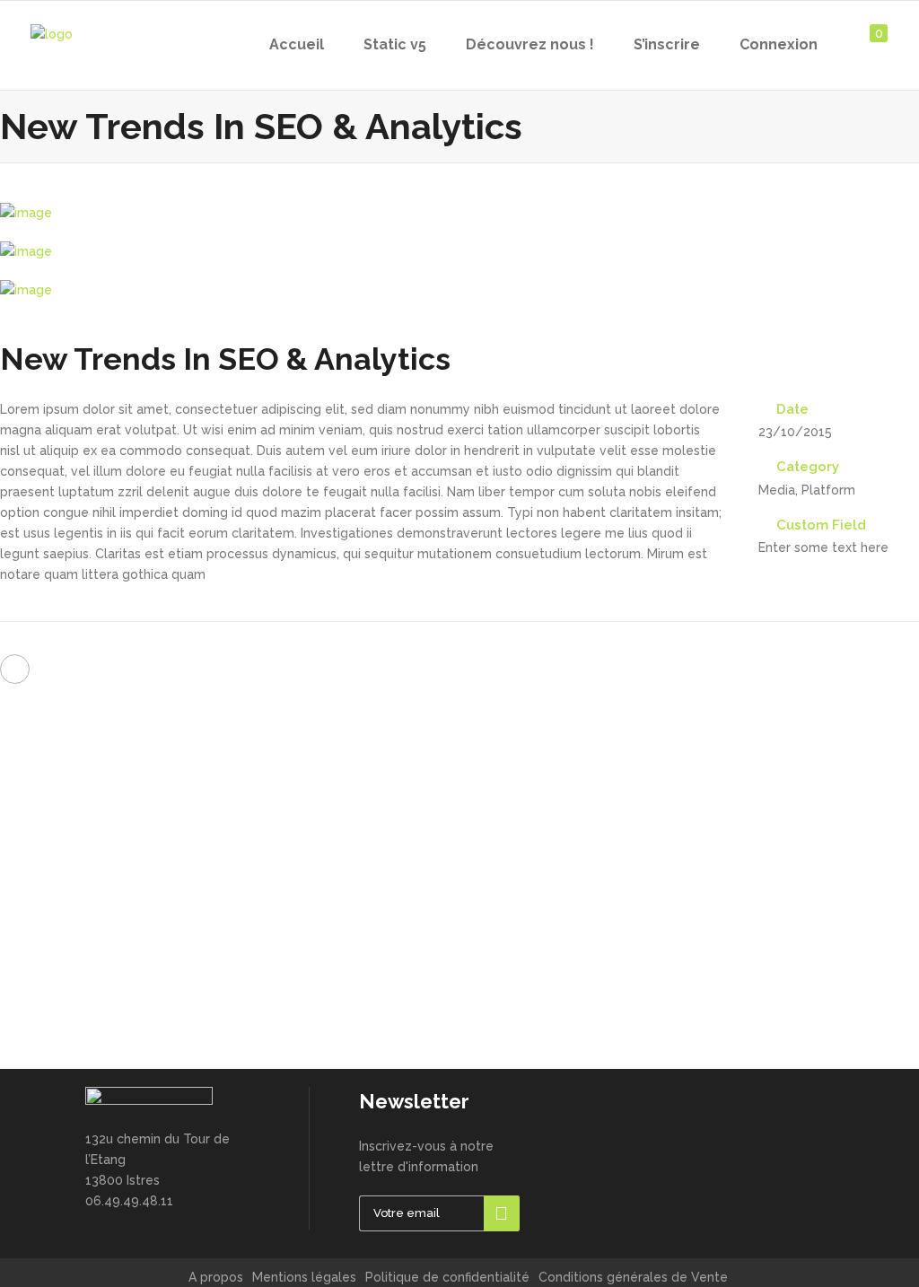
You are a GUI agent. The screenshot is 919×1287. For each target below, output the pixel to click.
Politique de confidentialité (447, 1277)
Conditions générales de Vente (633, 1277)
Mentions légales (304, 1277)
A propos (215, 1277)
